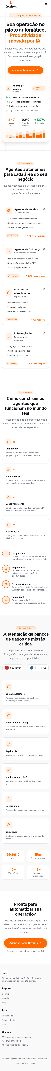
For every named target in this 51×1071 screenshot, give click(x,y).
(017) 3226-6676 (13, 1041)
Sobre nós (7, 994)
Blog (4, 1002)
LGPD (4, 1024)
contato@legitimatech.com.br (18, 1037)
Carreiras (6, 998)
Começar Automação (23, 70)
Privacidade (7, 1016)
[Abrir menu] (46, 4)
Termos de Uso (9, 1020)
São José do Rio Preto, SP (17, 1045)
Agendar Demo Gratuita (23, 943)
